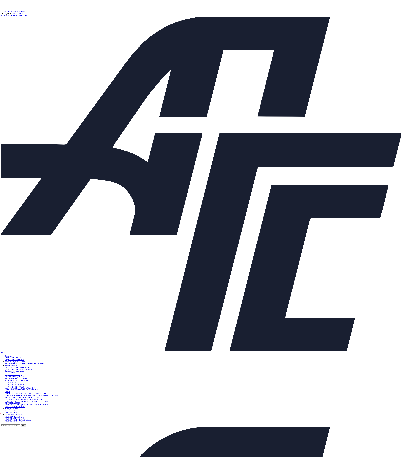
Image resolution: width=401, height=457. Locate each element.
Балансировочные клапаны (14, 371)
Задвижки (8, 356)
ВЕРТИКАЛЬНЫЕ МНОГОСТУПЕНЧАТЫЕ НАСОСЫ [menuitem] (25, 393)
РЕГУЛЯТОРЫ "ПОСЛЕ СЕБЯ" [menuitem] (16, 384)
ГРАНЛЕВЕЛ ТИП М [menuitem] (13, 412)
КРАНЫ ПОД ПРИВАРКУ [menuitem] (14, 418)
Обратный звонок (20, 15)
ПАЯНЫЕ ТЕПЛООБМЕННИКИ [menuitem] (17, 367)
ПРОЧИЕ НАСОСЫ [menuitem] (12, 403)
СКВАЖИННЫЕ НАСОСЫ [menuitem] (15, 407)
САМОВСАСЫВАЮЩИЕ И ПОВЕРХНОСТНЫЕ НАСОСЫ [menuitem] (27, 405)
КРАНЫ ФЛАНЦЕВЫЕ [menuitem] (13, 422)
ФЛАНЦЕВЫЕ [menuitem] (10, 373)
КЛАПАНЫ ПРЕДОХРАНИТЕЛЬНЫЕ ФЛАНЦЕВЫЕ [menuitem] (25, 363)
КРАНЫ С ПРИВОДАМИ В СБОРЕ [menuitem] (18, 420)
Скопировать (6, 13)
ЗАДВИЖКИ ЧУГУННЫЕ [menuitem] (14, 360)
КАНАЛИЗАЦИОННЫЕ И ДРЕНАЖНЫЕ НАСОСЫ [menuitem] (24, 399)
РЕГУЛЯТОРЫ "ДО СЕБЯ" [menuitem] (15, 382)
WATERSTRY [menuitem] (10, 410)
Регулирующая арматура (13, 375)
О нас (16, 11)
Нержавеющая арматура (13, 414)
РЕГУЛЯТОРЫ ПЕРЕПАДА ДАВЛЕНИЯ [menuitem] (20, 388)
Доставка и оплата (7, 11)
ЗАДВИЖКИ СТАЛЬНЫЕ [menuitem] (14, 358)
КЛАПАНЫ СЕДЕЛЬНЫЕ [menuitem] (14, 377)
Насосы (7, 392)
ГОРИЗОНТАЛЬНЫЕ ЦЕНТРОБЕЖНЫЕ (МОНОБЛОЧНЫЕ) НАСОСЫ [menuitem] (31, 395)
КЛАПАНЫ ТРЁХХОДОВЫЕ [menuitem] (16, 378)
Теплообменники (11, 365)
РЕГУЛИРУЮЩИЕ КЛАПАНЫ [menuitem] (16, 380)
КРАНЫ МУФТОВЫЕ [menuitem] (13, 416)
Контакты (22, 11)
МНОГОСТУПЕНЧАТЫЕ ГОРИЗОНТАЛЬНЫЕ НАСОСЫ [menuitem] (26, 401)
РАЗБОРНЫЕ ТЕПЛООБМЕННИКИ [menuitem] (18, 369)
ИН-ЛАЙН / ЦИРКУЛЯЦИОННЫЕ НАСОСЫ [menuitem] (22, 397)
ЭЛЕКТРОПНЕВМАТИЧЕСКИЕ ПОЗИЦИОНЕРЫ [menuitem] (23, 390)
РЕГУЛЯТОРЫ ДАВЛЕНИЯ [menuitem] (15, 386)
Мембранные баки (11, 409)
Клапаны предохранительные (15, 362)
